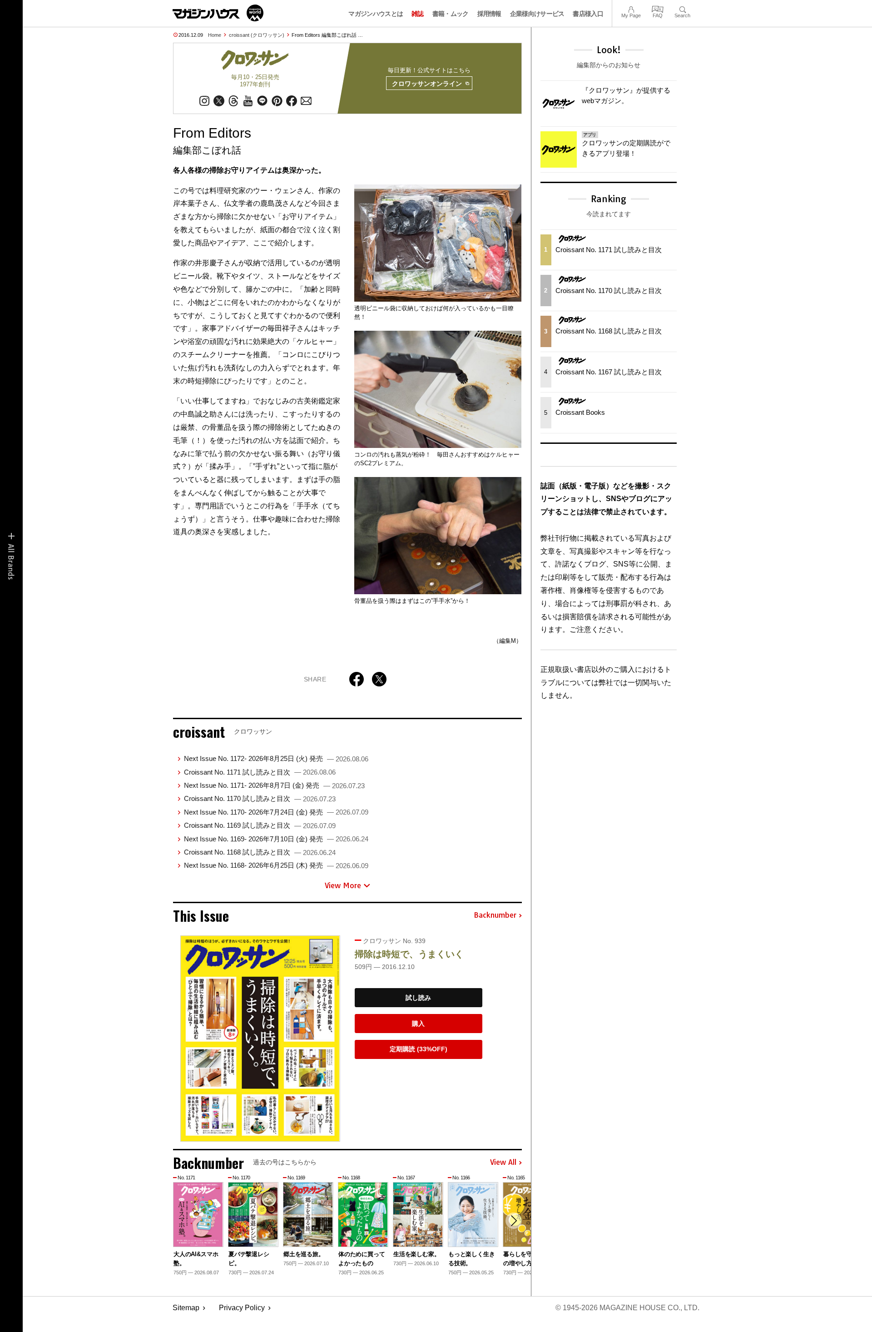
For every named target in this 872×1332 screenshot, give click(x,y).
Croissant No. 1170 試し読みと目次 (260, 798)
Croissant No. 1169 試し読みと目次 (260, 825)
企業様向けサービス (537, 13)
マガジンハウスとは (375, 13)
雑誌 (417, 13)
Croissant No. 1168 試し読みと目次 (260, 852)
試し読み (418, 997)
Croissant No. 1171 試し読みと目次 (260, 772)
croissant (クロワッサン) (256, 35)
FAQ (657, 8)
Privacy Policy (242, 1308)
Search (682, 8)
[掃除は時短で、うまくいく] (260, 1038)
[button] (513, 1221)
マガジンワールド (218, 13)
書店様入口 (588, 13)
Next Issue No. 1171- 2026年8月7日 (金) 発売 (274, 785)
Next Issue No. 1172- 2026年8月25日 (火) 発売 (276, 758)
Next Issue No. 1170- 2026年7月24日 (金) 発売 (276, 812)
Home (214, 35)
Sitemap (186, 1308)
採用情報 (489, 13)
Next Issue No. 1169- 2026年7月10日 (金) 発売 (276, 839)
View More (343, 885)
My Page (631, 8)
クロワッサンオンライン (427, 83)
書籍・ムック (450, 13)
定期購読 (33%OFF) (418, 1049)
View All (503, 1162)
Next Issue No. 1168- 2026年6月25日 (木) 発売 (276, 865)
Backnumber (495, 915)
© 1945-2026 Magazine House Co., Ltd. (627, 1308)
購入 (418, 1023)
